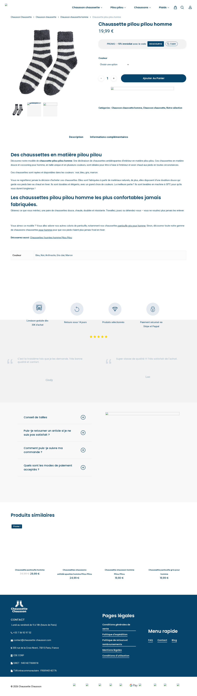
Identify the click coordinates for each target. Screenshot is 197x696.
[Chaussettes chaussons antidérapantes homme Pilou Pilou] (74, 542)
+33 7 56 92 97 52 (22, 632)
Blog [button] (174, 640)
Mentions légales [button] (112, 650)
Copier (173, 44)
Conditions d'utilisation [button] (115, 655)
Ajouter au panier (154, 78)
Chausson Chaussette (21, 17)
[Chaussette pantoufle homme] (29, 542)
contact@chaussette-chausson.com (32, 640)
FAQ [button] (150, 640)
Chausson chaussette (46, 17)
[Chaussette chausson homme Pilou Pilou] (119, 542)
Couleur (102, 58)
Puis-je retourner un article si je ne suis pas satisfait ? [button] (47, 433)
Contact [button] (162, 640)
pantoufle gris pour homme (131, 225)
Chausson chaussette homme (74, 17)
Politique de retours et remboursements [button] (115, 642)
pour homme (45, 230)
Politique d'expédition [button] (114, 634)
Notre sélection (174, 108)
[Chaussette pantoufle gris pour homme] (164, 542)
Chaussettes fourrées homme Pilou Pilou (51, 237)
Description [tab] (76, 136)
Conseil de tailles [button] (35, 417)
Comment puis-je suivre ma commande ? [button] (43, 450)
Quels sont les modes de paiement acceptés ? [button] (48, 467)
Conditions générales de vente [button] (116, 626)
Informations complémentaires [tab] (109, 136)
